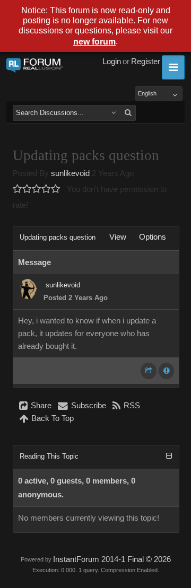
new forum (94, 41)
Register (145, 61)
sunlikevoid (70, 173)
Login (111, 61)
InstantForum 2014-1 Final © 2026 (112, 559)
